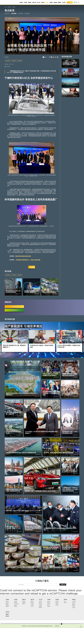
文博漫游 (48, 606)
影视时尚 (23, 603)
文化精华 (42, 2)
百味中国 (23, 601)
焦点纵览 (47, 2)
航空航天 (7, 603)
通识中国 (34, 2)
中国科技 (21, 2)
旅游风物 (23, 602)
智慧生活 (7, 601)
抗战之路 (73, 603)
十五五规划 (74, 601)
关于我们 (64, 2)
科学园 (20, 60)
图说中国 (48, 602)
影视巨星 (40, 607)
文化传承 (48, 601)
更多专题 (73, 607)
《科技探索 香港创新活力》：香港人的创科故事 (27, 259)
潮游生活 (29, 2)
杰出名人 (40, 602)
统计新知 (32, 603)
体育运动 (27, 13)
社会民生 (20, 13)
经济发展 (13, 13)
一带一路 (73, 606)
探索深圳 (15, 602)
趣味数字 (32, 601)
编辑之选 (65, 602)
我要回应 (32, 267)
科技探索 (7, 606)
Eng (76, 2)
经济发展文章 (67, 56)
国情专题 (55, 2)
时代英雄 (40, 601)
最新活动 (7, 616)
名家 (64, 601)
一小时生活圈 (16, 603)
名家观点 (51, 2)
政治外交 (7, 13)
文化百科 (48, 603)
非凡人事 (38, 2)
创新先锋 (11, 289)
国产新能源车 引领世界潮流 (23, 326)
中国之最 (32, 602)
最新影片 (59, 2)
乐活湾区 (25, 2)
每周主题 (7, 611)
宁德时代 (14, 60)
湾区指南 (15, 606)
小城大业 (73, 602)
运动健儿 (40, 606)
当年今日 (32, 606)
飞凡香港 (48, 290)
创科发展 (8, 60)
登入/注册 (70, 2)
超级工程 (7, 602)
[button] (41, 354)
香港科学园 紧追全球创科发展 (23, 256)
